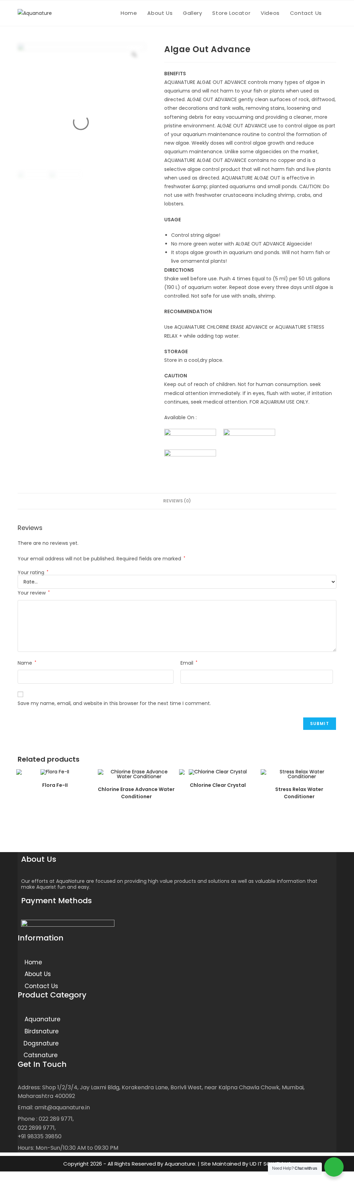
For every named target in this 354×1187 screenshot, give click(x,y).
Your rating (33, 572)
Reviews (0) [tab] (177, 501)
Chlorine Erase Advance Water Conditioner (136, 793)
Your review (34, 592)
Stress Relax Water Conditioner (299, 793)
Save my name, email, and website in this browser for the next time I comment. (114, 703)
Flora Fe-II (55, 785)
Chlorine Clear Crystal (218, 785)
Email (188, 662)
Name (27, 662)
